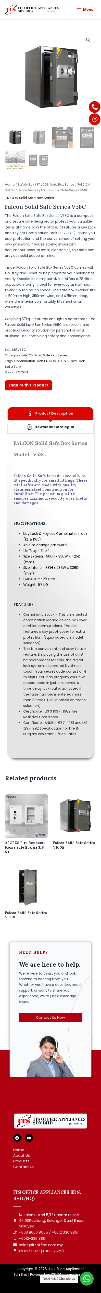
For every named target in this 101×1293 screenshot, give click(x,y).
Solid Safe (13, 367)
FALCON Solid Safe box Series (29, 197)
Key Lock (78, 361)
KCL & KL (64, 361)
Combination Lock (28, 361)
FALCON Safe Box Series (56, 184)
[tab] (50, 413)
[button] (88, 39)
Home (10, 184)
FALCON (50, 361)
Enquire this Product (29, 385)
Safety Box (26, 184)
